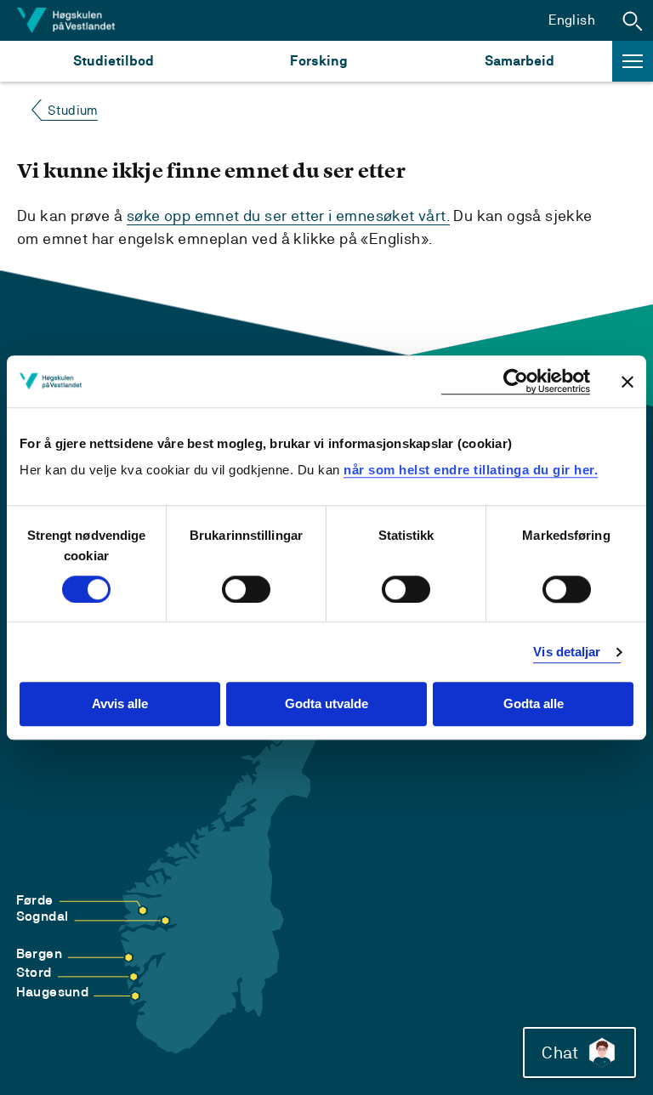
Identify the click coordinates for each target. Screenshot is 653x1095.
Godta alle (533, 704)
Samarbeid (519, 61)
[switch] (246, 589)
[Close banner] (627, 382)
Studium (73, 110)
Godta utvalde (326, 704)
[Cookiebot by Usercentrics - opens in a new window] (515, 381)
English (571, 20)
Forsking (319, 61)
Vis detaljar (566, 651)
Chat (560, 1052)
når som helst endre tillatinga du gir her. (471, 469)
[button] (632, 20)
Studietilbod (113, 61)
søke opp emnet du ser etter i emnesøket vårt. (288, 215)
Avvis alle (120, 704)
